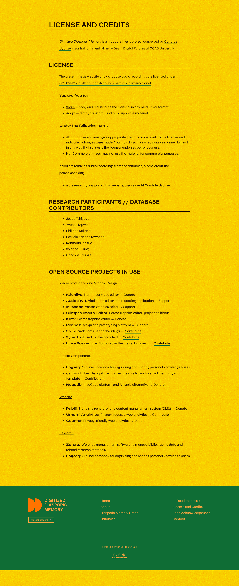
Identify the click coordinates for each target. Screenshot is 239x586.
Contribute (133, 331)
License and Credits (188, 507)
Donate (129, 295)
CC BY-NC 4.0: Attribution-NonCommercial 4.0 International (105, 83)
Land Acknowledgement (191, 513)
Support (165, 301)
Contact (179, 519)
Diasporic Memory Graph (119, 513)
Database (108, 519)
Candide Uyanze (127, 547)
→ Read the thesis (186, 501)
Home (105, 501)
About (105, 507)
